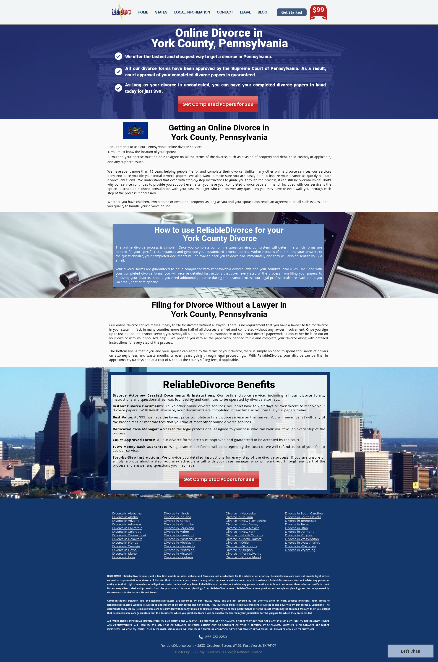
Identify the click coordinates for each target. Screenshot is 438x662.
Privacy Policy (212, 600)
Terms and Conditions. (197, 604)
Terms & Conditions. (312, 604)
